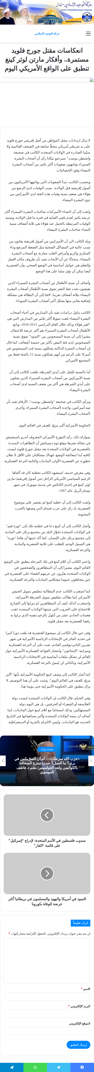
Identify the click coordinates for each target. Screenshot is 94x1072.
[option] (47, 761)
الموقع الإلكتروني (79, 1023)
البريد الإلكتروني (79, 1006)
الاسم (85, 989)
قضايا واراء (47, 749)
